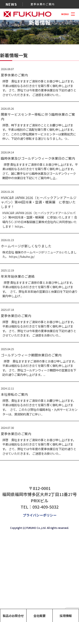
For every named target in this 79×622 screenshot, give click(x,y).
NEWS (11, 4)
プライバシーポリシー (39, 515)
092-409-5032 (45, 507)
